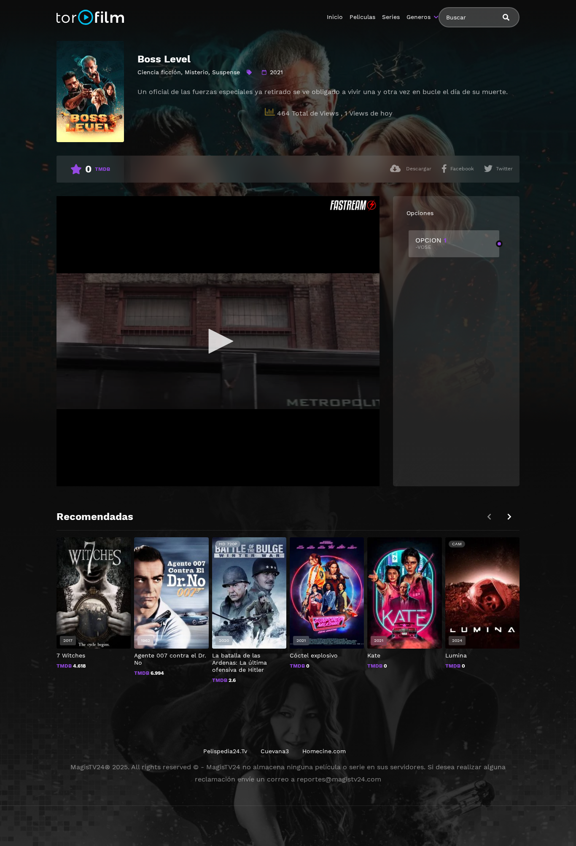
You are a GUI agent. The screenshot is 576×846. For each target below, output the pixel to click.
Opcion (431, 243)
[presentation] (509, 517)
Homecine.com (324, 751)
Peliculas (362, 16)
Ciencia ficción (159, 72)
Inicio (335, 16)
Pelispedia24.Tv (225, 751)
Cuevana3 (275, 751)
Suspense (226, 72)
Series (391, 16)
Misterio (196, 72)
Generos (418, 16)
